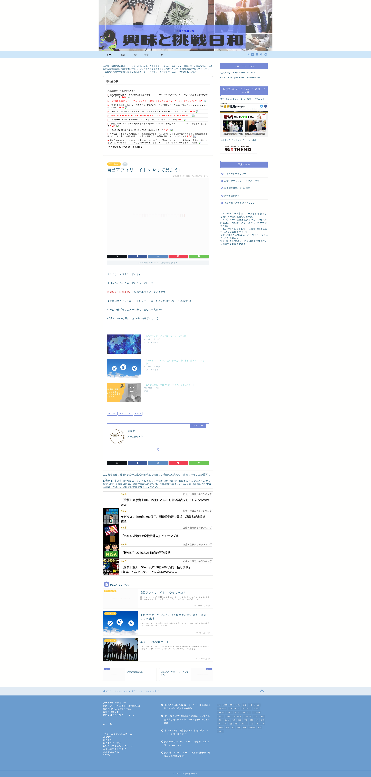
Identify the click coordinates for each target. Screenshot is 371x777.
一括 (255, 716)
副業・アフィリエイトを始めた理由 (241, 181)
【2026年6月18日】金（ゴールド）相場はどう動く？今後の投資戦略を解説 (187, 707)
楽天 (262, 720)
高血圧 (221, 731)
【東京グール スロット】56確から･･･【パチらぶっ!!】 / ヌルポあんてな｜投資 (143, 120)
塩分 (233, 720)
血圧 (258, 724)
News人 (107, 754)
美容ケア (244, 724)
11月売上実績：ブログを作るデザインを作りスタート (170, 385)
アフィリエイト (114, 164)
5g (219, 705)
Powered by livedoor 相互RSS (125, 147)
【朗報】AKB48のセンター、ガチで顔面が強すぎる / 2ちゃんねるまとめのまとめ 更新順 (147, 116)
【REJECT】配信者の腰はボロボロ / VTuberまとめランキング (136, 130)
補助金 (221, 727)
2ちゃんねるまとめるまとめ (117, 734)
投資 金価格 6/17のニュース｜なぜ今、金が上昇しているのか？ (186, 743)
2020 (225, 705)
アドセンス (222, 709)
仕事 (146, 54)
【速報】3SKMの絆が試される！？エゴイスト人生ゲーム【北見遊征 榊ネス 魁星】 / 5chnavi (149, 111)
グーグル (221, 712)
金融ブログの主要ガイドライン (239, 203)
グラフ (256, 709)
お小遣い (113, 413)
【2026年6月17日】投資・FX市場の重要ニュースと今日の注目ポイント (186, 732)
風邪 (259, 727)
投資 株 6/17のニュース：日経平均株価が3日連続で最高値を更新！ (187, 754)
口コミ (227, 720)
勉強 (220, 720)
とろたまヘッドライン (114, 748)
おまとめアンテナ (112, 742)
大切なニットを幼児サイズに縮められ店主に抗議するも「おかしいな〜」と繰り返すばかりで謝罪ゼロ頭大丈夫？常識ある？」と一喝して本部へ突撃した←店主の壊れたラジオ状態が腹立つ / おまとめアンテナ (158, 135)
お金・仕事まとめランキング (118, 745)
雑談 (135, 54)
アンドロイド (246, 709)
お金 (244, 705)
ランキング (247, 716)
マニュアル (237, 716)
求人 (220, 724)
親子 (227, 727)
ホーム (110, 54)
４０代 (138, 413)
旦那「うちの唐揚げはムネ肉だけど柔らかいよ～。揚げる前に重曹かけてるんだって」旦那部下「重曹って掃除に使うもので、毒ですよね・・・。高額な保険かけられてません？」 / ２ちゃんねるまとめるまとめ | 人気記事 (158, 141)
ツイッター (256, 712)
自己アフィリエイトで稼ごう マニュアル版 (166, 336)
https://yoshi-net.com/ (244, 73)
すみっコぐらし (254, 705)
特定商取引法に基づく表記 (237, 188)
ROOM (237, 705)
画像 (230, 724)
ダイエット (246, 712)
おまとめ (107, 739)
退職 (244, 727)
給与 (236, 724)
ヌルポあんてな (111, 751)
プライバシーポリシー (235, 174)
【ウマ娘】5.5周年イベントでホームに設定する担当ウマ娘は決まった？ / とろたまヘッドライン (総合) (153, 101)
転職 (238, 727)
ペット (228, 716)
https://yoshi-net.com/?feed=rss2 (244, 77)
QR (231, 705)
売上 (239, 720)
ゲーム (230, 712)
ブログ (159, 54)
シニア (237, 712)
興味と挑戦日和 (232, 196)
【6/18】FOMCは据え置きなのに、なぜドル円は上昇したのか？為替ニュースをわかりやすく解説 (243, 222)
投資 (123, 54)
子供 (245, 720)
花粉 (251, 724)
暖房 (251, 720)
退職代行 (252, 727)
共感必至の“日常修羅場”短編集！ (121, 91)
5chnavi (107, 737)
